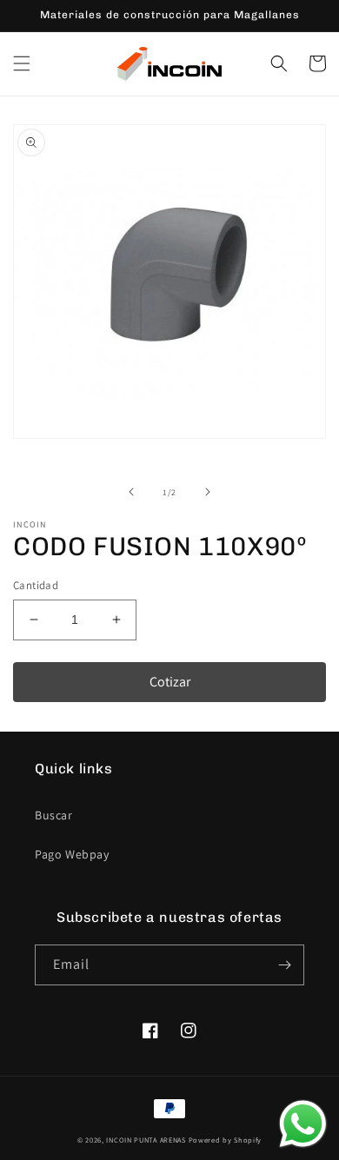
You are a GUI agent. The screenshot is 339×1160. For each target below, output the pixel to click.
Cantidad (35, 585)
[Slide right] (208, 492)
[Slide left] (131, 492)
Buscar (54, 815)
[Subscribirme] (284, 965)
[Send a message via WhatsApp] (303, 1124)
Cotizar (170, 682)
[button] (22, 63)
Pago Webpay (72, 854)
